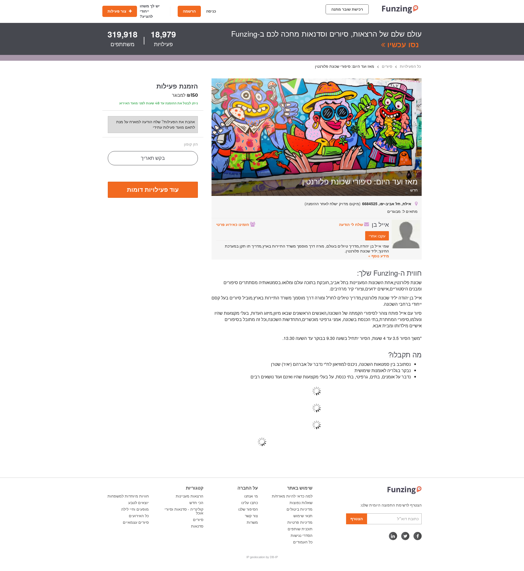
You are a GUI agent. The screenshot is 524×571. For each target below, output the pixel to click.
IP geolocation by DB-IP (262, 557)
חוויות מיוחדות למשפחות (128, 496)
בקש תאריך (153, 158)
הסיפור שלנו (248, 509)
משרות (252, 522)
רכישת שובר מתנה (347, 9)
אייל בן (380, 224)
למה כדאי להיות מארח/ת (292, 496)
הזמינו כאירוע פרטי (233, 224)
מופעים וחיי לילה (135, 509)
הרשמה (189, 11)
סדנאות (197, 526)
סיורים (198, 519)
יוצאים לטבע (138, 503)
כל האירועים (139, 516)
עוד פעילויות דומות (153, 189)
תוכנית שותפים (300, 529)
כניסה (211, 11)
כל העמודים (302, 542)
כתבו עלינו (249, 503)
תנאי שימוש (302, 516)
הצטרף (356, 519)
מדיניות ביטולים (299, 509)
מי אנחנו (251, 496)
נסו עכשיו (402, 44)
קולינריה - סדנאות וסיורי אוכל (184, 511)
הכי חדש (196, 503)
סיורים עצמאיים (136, 522)
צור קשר (251, 516)
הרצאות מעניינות (189, 496)
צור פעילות (117, 11)
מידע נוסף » (378, 255)
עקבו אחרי (377, 236)
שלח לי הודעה (351, 224)
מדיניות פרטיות (299, 522)
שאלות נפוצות (301, 503)
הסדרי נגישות (301, 535)
